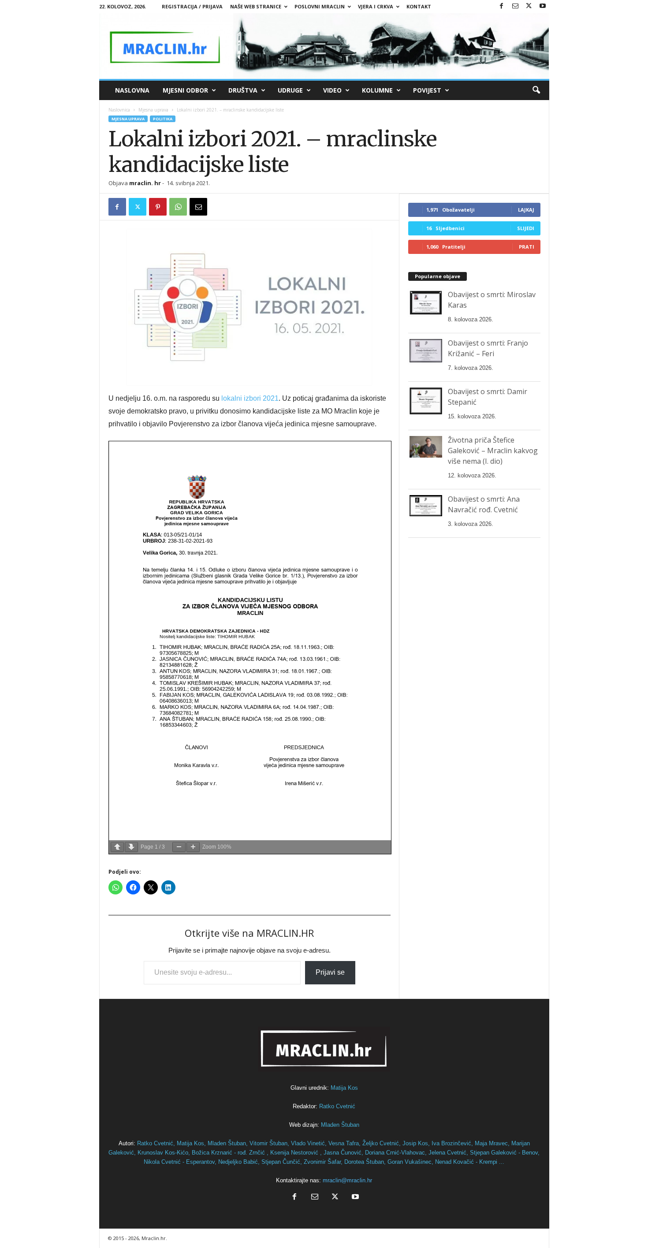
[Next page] (131, 847)
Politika (162, 119)
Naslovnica (119, 110)
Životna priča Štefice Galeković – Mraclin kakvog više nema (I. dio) (493, 450)
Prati (526, 246)
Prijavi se (330, 972)
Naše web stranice (255, 6)
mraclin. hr (145, 183)
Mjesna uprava (153, 110)
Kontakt (418, 6)
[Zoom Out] (179, 847)
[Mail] (515, 6)
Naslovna (132, 90)
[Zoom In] (193, 847)
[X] (529, 6)
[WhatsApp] (178, 207)
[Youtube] (542, 6)
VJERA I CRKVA (375, 6)
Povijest (427, 90)
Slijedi (525, 228)
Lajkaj (526, 209)
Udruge (290, 90)
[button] (536, 90)
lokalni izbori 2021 (250, 398)
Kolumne (377, 90)
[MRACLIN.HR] (324, 46)
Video (332, 90)
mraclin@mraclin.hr (347, 1180)
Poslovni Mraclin (319, 6)
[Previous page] (117, 847)
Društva (242, 90)
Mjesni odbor (185, 90)
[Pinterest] (158, 207)
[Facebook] (501, 6)
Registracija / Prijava (192, 6)
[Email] (198, 207)
